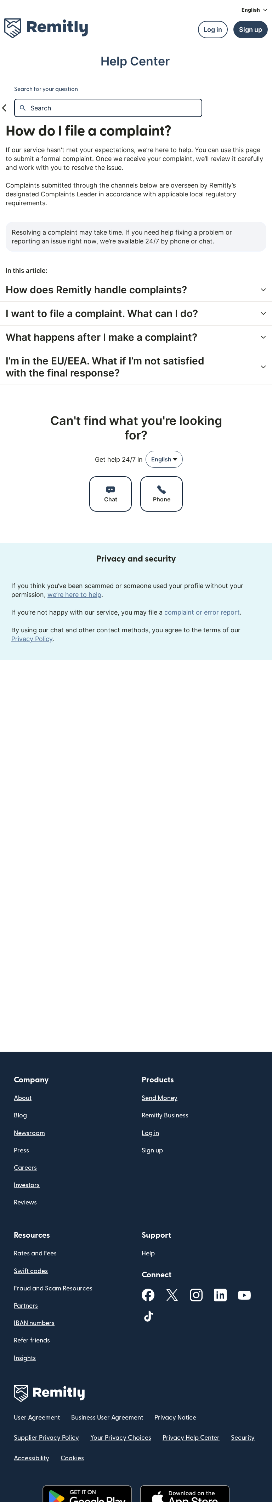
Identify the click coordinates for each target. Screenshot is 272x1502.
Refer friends (32, 1340)
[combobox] (164, 459)
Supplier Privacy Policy (46, 1438)
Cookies (72, 1458)
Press (21, 1150)
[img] (46, 28)
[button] (255, 10)
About (23, 1098)
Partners (26, 1306)
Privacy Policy (31, 639)
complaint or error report (202, 612)
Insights (25, 1358)
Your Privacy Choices (120, 1438)
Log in (150, 1133)
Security (243, 1438)
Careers (25, 1168)
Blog (20, 1115)
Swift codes (31, 1271)
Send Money (159, 1098)
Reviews (25, 1202)
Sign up (152, 1150)
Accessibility (31, 1458)
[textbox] (116, 107)
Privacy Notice (175, 1418)
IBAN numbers (34, 1323)
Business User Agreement (107, 1418)
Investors (27, 1185)
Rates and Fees (35, 1253)
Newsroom (29, 1133)
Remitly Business (165, 1115)
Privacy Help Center (191, 1438)
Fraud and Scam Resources (53, 1288)
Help (148, 1253)
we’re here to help (74, 594)
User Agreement (37, 1418)
